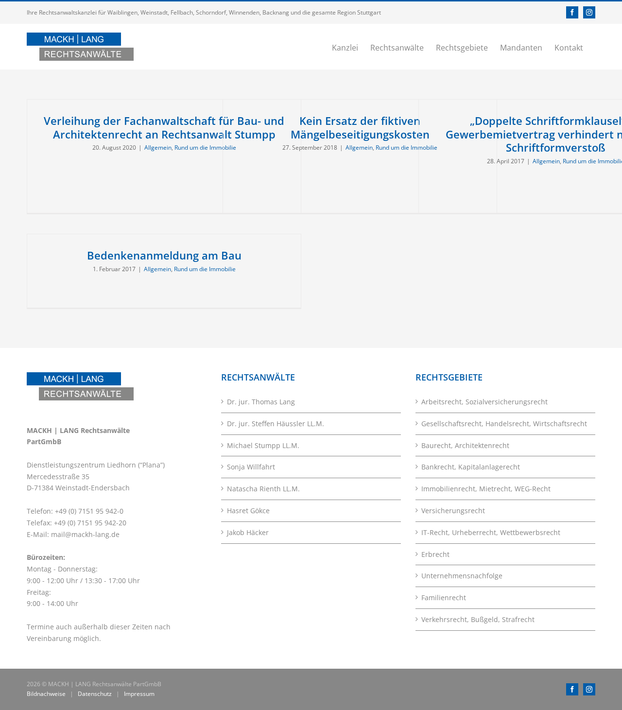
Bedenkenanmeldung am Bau (164, 255)
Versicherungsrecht (453, 510)
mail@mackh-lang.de (85, 534)
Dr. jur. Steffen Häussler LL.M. (275, 423)
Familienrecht (443, 597)
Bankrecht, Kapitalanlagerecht (470, 466)
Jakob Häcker (248, 532)
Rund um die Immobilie (205, 147)
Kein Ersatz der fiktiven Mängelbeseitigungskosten (360, 127)
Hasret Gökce (248, 510)
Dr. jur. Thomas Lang (261, 401)
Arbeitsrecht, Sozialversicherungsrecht (484, 401)
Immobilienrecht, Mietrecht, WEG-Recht (486, 488)
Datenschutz (95, 694)
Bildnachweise (46, 694)
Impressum (139, 694)
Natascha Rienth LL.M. (263, 488)
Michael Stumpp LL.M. (263, 445)
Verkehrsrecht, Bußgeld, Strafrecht (478, 619)
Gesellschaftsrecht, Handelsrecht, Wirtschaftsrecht (504, 423)
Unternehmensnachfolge (461, 575)
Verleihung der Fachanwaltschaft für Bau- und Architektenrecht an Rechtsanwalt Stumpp (164, 127)
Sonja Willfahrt (251, 466)
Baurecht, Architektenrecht (465, 445)
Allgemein (158, 147)
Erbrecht (435, 554)
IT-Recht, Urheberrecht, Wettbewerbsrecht (490, 532)
